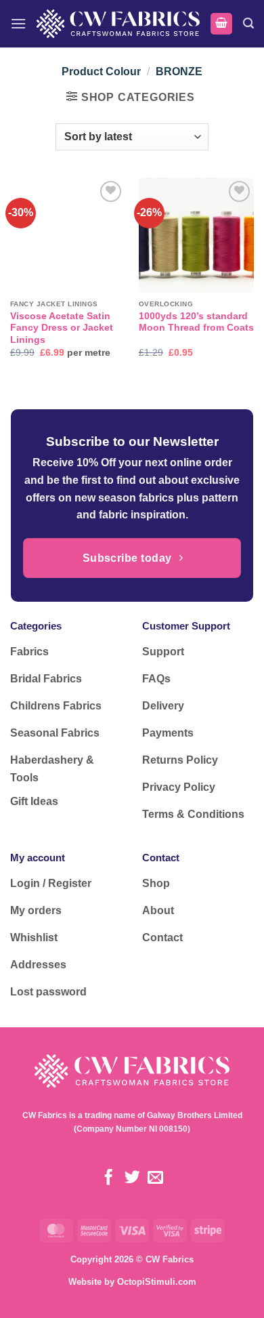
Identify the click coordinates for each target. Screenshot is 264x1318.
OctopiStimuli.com (156, 1282)
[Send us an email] (155, 1178)
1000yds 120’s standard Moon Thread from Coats (196, 322)
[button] (18, 23)
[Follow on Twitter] (131, 1178)
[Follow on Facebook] (108, 1178)
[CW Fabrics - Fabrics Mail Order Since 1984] (118, 23)
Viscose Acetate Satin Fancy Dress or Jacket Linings (61, 328)
